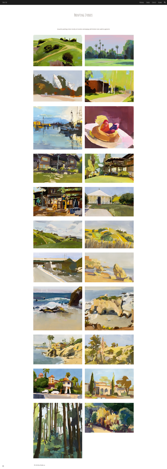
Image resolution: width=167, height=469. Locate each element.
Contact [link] (154, 2)
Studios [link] (148, 2)
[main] (83, 15)
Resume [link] (160, 2)
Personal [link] (142, 2)
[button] (165, 2)
